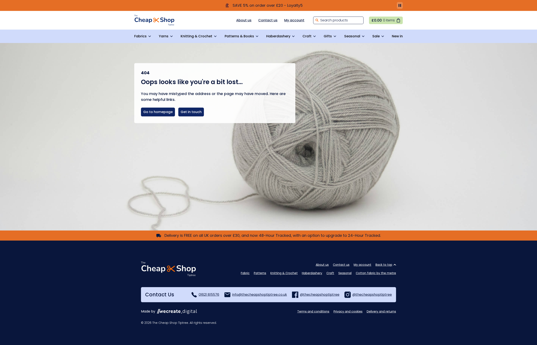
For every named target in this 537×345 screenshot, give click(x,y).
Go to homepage (158, 111)
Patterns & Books (239, 36)
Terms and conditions (313, 311)
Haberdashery (278, 36)
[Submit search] (317, 20)
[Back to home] (154, 20)
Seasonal (352, 36)
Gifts (328, 36)
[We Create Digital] (177, 311)
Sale (376, 36)
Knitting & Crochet (196, 36)
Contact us (268, 20)
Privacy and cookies (348, 311)
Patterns (260, 273)
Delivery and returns (381, 311)
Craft (307, 36)
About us (244, 20)
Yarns (163, 36)
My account (294, 20)
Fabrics (140, 36)
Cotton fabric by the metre (376, 273)
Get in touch (191, 111)
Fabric (245, 273)
